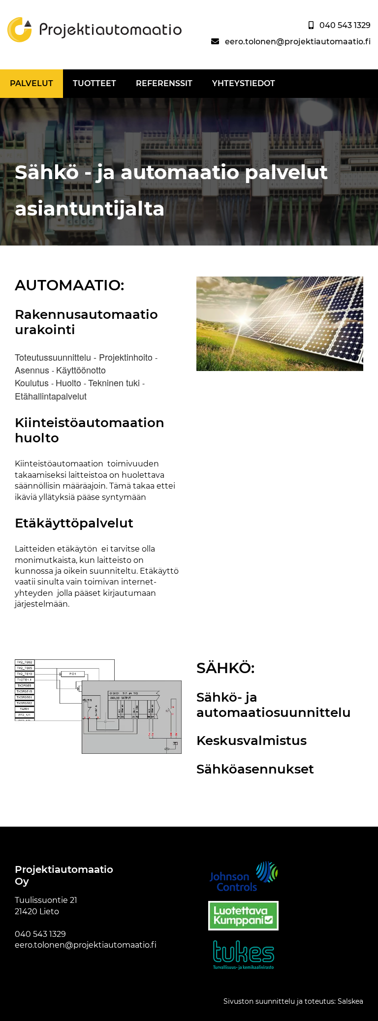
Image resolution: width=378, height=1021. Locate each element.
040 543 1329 (345, 25)
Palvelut (31, 83)
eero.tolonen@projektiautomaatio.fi (298, 41)
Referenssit (164, 83)
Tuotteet (94, 83)
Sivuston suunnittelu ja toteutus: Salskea (293, 1001)
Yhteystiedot (243, 83)
